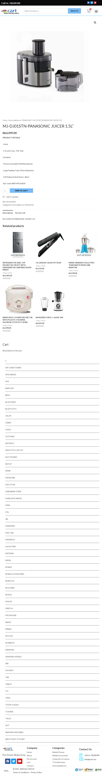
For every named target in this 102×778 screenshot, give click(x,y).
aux (7, 381)
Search (74, 11)
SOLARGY (9, 670)
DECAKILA (9, 443)
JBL (6, 519)
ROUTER (9, 636)
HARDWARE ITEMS (13, 491)
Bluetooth (10, 409)
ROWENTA (9, 643)
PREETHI (9, 608)
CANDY (8, 422)
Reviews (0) (20, 213)
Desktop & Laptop (14, 450)
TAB (7, 677)
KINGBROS (10, 539)
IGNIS (7, 505)
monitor (9, 581)
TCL (7, 691)
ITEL (7, 512)
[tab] (8, 212)
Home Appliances (14, 120)
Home (5, 120)
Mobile (8, 567)
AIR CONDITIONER (13, 367)
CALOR (8, 416)
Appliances (10, 374)
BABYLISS (9, 388)
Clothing (9, 436)
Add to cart (21, 190)
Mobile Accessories (14, 574)
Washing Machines (14, 732)
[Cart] (88, 11)
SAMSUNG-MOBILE (13, 656)
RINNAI (8, 629)
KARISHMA (10, 526)
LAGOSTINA (10, 546)
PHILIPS (8, 601)
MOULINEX (10, 588)
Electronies (11, 457)
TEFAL (7, 698)
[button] (96, 11)
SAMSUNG (9, 650)
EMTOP (8, 464)
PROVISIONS (10, 615)
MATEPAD (9, 553)
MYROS (8, 595)
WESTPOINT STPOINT (15, 739)
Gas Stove (10, 484)
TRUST (8, 718)
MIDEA (8, 560)
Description (8, 213)
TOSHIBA (9, 711)
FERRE (7, 471)
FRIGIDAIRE (10, 478)
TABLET (8, 684)
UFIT (7, 725)
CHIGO (8, 429)
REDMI (8, 622)
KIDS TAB (9, 533)
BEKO (7, 395)
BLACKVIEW (10, 402)
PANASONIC (27, 120)
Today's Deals (12, 705)
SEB (6, 663)
